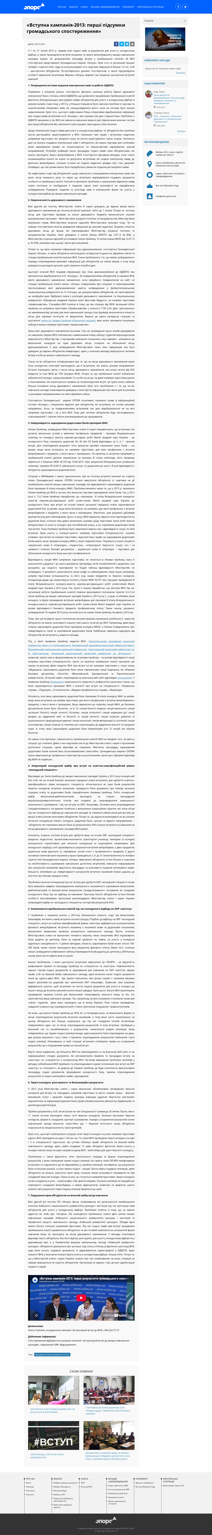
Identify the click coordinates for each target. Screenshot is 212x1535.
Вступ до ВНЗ (86, 1486)
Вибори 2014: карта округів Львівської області (169, 153)
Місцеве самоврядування (105, 7)
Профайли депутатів (166, 196)
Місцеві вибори (60, 1490)
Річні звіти (30, 1490)
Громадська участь (116, 1497)
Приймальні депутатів (117, 1493)
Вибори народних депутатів (65, 1483)
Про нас (62, 7)
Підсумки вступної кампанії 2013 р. (52, 1354)
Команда (30, 1486)
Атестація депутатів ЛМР (118, 1489)
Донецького (57, 681)
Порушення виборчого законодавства (63, 1499)
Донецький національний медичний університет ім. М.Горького (91, 653)
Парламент (128, 7)
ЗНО (83, 1483)
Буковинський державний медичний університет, (100, 645)
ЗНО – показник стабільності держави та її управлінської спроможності (168, 119)
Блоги (28, 1483)
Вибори (73, 7)
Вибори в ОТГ (59, 1494)
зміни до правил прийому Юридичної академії (68, 320)
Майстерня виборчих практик (63, 1506)
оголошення (125, 677)
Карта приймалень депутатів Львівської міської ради (170, 164)
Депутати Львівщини (145, 1483)
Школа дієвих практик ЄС (173, 1485)
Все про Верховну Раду (167, 185)
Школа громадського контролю (117, 1502)
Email (132, 44)
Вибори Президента (62, 1486)
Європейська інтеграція (150, 7)
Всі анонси (180, 72)
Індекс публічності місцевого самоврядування (170, 175)
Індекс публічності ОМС (118, 1485)
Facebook (116, 44)
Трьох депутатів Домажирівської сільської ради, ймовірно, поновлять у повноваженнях (169, 99)
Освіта (84, 7)
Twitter (121, 44)
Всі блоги (181, 131)
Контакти (30, 1494)
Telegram (127, 44)
